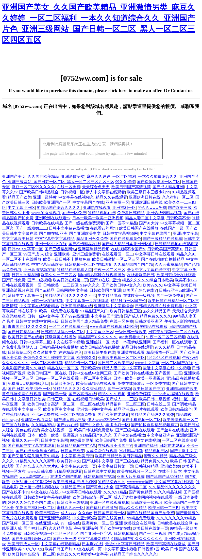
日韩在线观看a (172, 445)
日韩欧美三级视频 (72, 502)
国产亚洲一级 (64, 539)
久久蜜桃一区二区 (178, 197)
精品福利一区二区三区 (125, 404)
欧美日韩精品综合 (176, 409)
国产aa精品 (44, 290)
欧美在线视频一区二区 (136, 471)
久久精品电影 (60, 528)
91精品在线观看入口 (74, 270)
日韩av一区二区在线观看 (56, 378)
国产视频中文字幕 (98, 461)
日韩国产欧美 (72, 451)
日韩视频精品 (147, 466)
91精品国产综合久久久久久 (133, 554)
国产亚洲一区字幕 (96, 533)
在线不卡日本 (170, 471)
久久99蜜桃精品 (168, 264)
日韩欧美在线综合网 (175, 523)
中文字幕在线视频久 (76, 197)
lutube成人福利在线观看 (173, 394)
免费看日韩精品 (131, 213)
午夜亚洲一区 (14, 404)
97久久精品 (164, 347)
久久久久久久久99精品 (176, 518)
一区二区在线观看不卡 (68, 326)
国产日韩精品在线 (23, 332)
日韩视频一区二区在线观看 (88, 264)
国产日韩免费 (14, 280)
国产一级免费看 (170, 295)
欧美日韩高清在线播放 (100, 347)
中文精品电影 (109, 295)
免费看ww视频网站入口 (28, 383)
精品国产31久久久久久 (98, 337)
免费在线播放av (131, 383)
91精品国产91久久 (96, 435)
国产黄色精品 (140, 492)
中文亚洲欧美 (84, 518)
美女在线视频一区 (56, 430)
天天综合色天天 (96, 187)
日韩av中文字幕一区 (25, 249)
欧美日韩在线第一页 (70, 280)
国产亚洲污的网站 (55, 518)
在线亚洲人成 (47, 523)
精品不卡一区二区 (80, 363)
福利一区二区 (184, 399)
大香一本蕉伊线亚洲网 (131, 342)
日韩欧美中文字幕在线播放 (47, 497)
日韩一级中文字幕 (43, 316)
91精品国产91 (72, 487)
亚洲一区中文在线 (51, 244)
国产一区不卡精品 (121, 223)
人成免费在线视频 (102, 451)
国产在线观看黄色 (125, 239)
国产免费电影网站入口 (31, 539)
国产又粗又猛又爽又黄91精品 (33, 456)
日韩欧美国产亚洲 (105, 290)
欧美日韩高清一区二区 (92, 497)
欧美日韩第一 (47, 513)
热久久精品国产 (156, 311)
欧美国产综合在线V (140, 290)
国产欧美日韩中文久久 (121, 285)
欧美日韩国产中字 (148, 389)
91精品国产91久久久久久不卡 (70, 295)
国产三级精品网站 (60, 249)
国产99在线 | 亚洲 (105, 280)
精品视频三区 (156, 451)
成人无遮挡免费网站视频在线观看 (143, 497)
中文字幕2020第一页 (78, 466)
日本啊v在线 (92, 544)
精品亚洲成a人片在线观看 (136, 409)
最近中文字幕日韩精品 (125, 544)
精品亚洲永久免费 (92, 239)
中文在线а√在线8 (46, 492)
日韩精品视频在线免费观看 (159, 306)
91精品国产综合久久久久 (59, 207)
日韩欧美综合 (62, 383)
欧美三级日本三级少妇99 (148, 192)
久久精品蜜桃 (43, 425)
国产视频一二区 (168, 373)
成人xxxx (68, 513)
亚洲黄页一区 (117, 202)
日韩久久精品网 (25, 275)
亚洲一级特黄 (45, 197)
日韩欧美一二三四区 (61, 285)
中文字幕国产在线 (88, 202)
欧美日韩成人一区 (23, 544)
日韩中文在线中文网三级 (37, 321)
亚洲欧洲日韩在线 (144, 197)
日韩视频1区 (148, 549)
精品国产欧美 (19, 197)
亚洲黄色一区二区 (97, 523)
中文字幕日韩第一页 (115, 466)
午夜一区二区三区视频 (165, 337)
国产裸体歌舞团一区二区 (158, 182)
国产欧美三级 (180, 207)
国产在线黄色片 (111, 518)
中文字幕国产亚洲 (106, 316)
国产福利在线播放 (101, 508)
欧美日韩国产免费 (111, 440)
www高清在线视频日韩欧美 (114, 326)
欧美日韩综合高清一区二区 (51, 404)
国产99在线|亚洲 (53, 233)
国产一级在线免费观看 (84, 223)
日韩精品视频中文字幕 (76, 445)
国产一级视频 (39, 280)
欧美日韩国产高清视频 (131, 187)
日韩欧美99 (90, 368)
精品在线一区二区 (63, 368)
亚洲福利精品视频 (93, 249)
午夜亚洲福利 (86, 528)
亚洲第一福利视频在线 (39, 487)
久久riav (85, 513)
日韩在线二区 (158, 404)
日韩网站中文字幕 (72, 290)
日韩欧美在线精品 (47, 223)
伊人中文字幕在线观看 (105, 192)
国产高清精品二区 (131, 487)
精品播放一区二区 (162, 352)
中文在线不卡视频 (68, 342)
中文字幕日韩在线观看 (154, 254)
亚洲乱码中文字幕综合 (113, 306)
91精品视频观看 (68, 471)
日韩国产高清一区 (109, 513)
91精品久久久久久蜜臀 (35, 461)
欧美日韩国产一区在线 (47, 373)
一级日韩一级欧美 (131, 332)
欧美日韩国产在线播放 (138, 228)
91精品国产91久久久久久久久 (137, 539)
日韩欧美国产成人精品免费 (84, 321)
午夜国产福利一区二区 (35, 508)
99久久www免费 (152, 207)
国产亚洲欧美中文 (85, 233)
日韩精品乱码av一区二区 (62, 332)
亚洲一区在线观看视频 (109, 502)
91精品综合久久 (111, 482)
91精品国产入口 (94, 311)
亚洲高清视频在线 (39, 270)
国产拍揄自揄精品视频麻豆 (154, 425)
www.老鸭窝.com (34, 476)
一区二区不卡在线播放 (21, 259)
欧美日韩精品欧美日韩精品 (118, 456)
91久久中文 (33, 549)
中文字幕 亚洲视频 (119, 549)
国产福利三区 (35, 528)
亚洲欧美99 (170, 466)
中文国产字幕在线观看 (174, 482)
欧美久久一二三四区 (58, 275)
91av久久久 (90, 285)
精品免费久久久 (154, 461)
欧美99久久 (152, 285)
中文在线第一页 (88, 549)
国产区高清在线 (82, 394)
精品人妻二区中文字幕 (145, 218)
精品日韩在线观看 (137, 347)
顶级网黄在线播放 (60, 337)
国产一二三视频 (153, 533)
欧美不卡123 (186, 280)
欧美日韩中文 (68, 461)
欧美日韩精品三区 (125, 311)
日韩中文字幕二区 (35, 342)
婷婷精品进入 (70, 352)
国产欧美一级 (55, 394)
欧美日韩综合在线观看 (176, 275)
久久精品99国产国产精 (133, 264)
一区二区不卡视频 (47, 363)
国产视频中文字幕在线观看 (31, 445)
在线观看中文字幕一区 (21, 409)
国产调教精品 (184, 404)
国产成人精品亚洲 (168, 187)
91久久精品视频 (168, 492)
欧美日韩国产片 (58, 549)
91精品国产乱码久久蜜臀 (152, 414)
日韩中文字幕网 (54, 440)
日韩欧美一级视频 (147, 502)
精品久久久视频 (111, 394)
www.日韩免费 (40, 471)
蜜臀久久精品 (156, 456)
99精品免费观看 (141, 518)
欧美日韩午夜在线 (99, 352)
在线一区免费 (68, 187)
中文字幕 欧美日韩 (180, 285)
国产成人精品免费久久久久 (147, 316)
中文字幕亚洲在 (160, 435)
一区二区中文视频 (96, 378)
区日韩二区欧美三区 (115, 363)
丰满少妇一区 (117, 425)
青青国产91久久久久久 (27, 326)
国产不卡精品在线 (84, 244)
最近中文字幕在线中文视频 (166, 368)
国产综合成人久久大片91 (37, 466)
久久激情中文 (45, 352)
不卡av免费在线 (45, 414)
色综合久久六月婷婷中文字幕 (49, 358)
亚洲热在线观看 (97, 207)
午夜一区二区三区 (109, 270)
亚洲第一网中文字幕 (94, 409)
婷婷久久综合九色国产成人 (31, 502)
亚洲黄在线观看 (131, 352)
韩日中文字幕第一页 (25, 295)
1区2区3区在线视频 (163, 358)
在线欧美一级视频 (139, 295)
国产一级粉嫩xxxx (31, 228)
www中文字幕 (147, 363)
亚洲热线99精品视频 (164, 213)
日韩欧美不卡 (178, 218)
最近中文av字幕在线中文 (148, 270)
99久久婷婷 (125, 182)
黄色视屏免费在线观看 (21, 394)
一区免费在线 (158, 383)
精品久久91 (186, 254)
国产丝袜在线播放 (172, 430)
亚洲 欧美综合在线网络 (135, 523)
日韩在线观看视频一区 (21, 285)
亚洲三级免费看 (86, 254)
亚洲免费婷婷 (139, 394)
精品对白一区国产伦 (128, 301)
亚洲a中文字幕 (185, 233)
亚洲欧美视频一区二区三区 (121, 358)
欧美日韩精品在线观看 (96, 383)
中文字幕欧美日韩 (18, 239)
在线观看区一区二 (117, 254)
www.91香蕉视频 (46, 213)
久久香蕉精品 (94, 389)
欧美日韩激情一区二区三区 (115, 259)
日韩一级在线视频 (47, 301)
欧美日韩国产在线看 (25, 337)
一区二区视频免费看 (78, 414)
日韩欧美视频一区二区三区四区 (51, 533)
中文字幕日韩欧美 (47, 264)
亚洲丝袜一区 (98, 342)
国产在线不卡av (15, 492)
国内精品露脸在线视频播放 (101, 275)
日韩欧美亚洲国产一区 (51, 202)
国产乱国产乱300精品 (165, 476)
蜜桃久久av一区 (25, 440)
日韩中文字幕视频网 (120, 233)
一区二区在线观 (90, 404)
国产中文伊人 (92, 425)
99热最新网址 (82, 440)
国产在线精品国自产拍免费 (150, 513)
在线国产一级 (172, 228)
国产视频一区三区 (18, 523)
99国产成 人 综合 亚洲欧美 (47, 254)
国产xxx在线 (67, 425)
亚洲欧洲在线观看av (52, 218)
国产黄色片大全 (100, 487)
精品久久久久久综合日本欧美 (147, 280)
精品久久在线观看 (111, 197)
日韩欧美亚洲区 (149, 321)
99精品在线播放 (154, 326)
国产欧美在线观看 (113, 414)
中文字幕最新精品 (94, 539)
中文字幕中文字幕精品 (55, 239)
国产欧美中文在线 (115, 528)
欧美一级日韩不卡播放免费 (66, 259)
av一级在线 (70, 523)
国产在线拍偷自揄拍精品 (163, 259)
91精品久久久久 (66, 389)
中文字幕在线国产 (155, 233)
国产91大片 (149, 223)
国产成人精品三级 (70, 420)
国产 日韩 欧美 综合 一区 (29, 389)
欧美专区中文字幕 (59, 409)
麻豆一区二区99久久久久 (33, 187)
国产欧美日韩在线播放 (133, 373)
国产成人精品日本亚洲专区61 (127, 244)
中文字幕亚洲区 (21, 207)
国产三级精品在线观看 (162, 239)
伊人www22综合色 (103, 420)
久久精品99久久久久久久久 (172, 487)
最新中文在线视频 (144, 440)
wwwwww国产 (140, 482)
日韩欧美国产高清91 (165, 249)
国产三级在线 (127, 461)
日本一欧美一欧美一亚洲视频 (97, 218)
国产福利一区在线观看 (172, 342)
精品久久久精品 (133, 508)
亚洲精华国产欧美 (182, 389)
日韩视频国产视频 (99, 476)
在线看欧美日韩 (141, 275)
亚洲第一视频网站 (36, 420)
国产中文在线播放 (129, 435)
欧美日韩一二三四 (164, 508)
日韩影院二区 (19, 352)
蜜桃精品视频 (131, 451)
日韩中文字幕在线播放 (68, 228)
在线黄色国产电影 (66, 476)
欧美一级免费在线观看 (59, 311)
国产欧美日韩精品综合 (39, 192)
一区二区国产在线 (177, 363)
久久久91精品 (115, 492)
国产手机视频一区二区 (141, 420)
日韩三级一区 (59, 399)
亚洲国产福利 (146, 445)
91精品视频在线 (101, 213)
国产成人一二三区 (121, 399)
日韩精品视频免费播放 (59, 347)
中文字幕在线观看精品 (39, 306)
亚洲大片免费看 (130, 476)
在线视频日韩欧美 (88, 399)
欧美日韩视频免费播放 (94, 430)
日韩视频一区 (72, 192)
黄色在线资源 (27, 430)
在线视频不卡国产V (128, 249)
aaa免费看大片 (131, 337)
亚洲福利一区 (124, 207)
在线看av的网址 (103, 228)
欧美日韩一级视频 (154, 399)
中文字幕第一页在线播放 (87, 301)
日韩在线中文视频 (99, 471)
